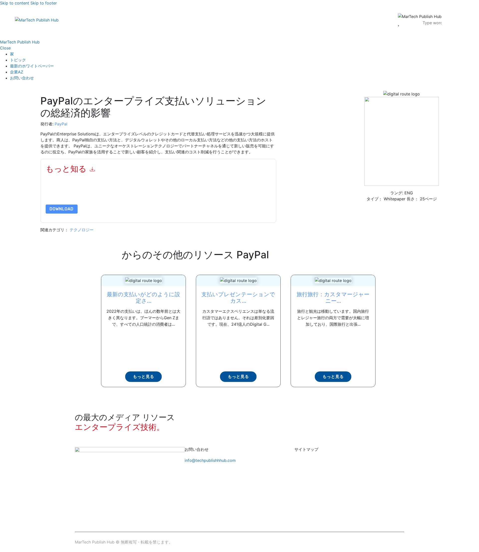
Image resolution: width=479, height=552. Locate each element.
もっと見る (143, 376)
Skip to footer (43, 2)
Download (62, 209)
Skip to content (14, 2)
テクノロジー (82, 229)
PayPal (61, 123)
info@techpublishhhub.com (210, 460)
